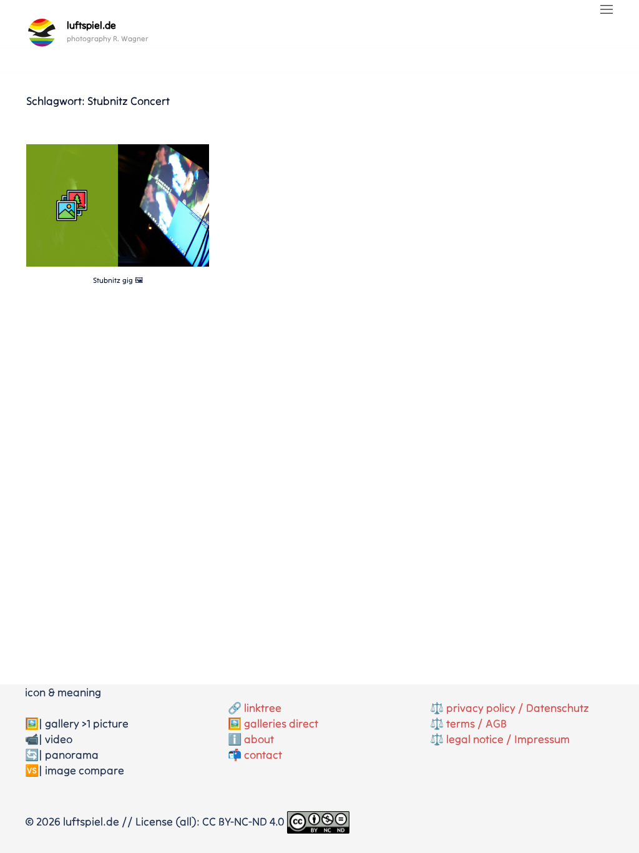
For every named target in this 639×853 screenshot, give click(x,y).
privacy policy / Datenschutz (517, 708)
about (259, 739)
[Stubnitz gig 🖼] (117, 262)
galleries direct (281, 723)
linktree (262, 708)
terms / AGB (476, 723)
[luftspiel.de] (41, 32)
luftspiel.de (91, 25)
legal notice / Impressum (508, 739)
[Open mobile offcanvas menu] (606, 10)
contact (263, 754)
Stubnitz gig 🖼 (118, 280)
